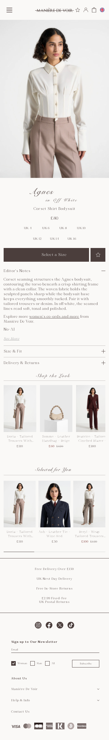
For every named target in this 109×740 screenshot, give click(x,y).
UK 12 (37, 239)
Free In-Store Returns (54, 588)
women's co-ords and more (54, 316)
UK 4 (28, 228)
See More (11, 339)
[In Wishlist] (98, 255)
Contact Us (20, 711)
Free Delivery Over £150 (54, 569)
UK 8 (63, 228)
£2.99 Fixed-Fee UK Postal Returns (54, 600)
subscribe (86, 663)
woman (22, 663)
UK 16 (72, 239)
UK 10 (81, 228)
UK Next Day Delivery (54, 579)
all (53, 663)
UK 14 (54, 239)
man (39, 663)
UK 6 (46, 228)
